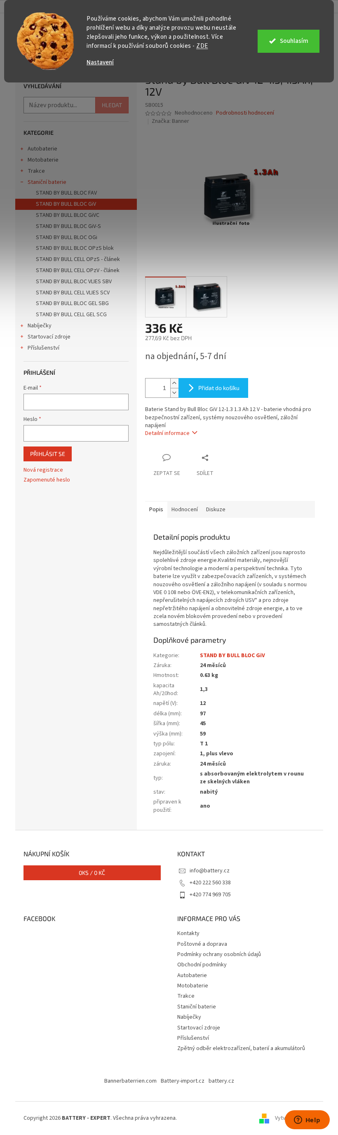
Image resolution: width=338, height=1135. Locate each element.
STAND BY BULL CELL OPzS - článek (78, 259)
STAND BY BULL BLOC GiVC (67, 215)
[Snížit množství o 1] (174, 392)
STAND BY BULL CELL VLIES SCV (73, 293)
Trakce (36, 171)
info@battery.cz (210, 871)
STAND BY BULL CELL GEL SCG (71, 314)
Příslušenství (43, 348)
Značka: (170, 121)
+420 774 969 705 (210, 895)
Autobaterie (42, 149)
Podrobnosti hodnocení (245, 113)
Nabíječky (40, 326)
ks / (92, 872)
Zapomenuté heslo (46, 480)
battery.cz (221, 1081)
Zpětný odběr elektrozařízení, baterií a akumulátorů (241, 1048)
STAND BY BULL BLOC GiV (66, 204)
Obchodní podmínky (202, 965)
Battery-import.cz (182, 1081)
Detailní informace (167, 433)
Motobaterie (43, 160)
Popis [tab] (156, 509)
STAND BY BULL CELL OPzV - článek (78, 270)
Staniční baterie (47, 182)
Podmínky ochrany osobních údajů (219, 954)
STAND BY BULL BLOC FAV (66, 193)
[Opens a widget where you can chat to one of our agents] (307, 1120)
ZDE (202, 46)
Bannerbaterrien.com (130, 1081)
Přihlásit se (47, 453)
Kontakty (188, 933)
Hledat (112, 104)
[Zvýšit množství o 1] (174, 383)
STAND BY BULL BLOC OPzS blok (75, 248)
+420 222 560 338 (210, 883)
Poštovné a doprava (202, 944)
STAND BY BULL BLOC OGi (66, 237)
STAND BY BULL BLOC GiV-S (68, 226)
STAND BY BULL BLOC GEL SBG (72, 303)
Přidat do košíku (218, 387)
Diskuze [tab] (215, 509)
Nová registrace (43, 470)
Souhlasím (294, 41)
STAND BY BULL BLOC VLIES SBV (74, 281)
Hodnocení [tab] (184, 509)
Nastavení (100, 62)
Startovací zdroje (49, 337)
